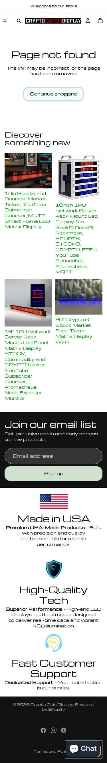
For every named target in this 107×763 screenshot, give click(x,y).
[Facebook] (43, 730)
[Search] (19, 20)
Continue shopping (53, 94)
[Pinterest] (63, 730)
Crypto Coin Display (51, 704)
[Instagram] (53, 730)
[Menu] (5, 20)
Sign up (53, 473)
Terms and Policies (53, 751)
